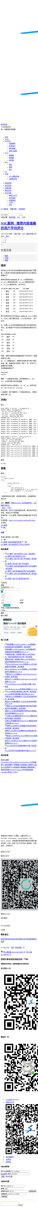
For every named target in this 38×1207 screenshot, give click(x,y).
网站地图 (18, 947)
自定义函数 (13, 151)
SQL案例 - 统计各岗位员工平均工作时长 (15, 544)
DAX (7, 153)
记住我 (9, 1176)
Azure (7, 139)
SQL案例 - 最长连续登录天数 (11, 542)
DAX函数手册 (14, 176)
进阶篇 (11, 160)
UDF (7, 762)
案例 (10, 167)
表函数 (17, 767)
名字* (22, 600)
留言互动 (8, 190)
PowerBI (8, 141)
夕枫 (15, 234)
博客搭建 (32, 767)
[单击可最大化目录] (3, 240)
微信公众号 (13, 195)
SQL (6, 162)
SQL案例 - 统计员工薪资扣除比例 (17, 579)
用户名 (3, 1186)
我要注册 (13, 209)
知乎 (10, 205)
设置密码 (4, 1194)
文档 (6, 174)
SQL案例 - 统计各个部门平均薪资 (17, 564)
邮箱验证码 (5, 1191)
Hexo (20, 770)
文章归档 (8, 188)
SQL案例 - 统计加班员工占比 (15, 556)
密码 (9, 1174)
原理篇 (11, 158)
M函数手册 (13, 179)
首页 (6, 137)
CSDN (11, 202)
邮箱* (22, 603)
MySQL (14, 770)
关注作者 (8, 193)
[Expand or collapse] (1, 244)
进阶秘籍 (12, 148)
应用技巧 (12, 146)
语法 (10, 165)
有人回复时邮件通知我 (11, 608)
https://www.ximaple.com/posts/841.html (22, 520)
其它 (10, 169)
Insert (20, 1205)
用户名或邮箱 (6, 1171)
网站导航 (9, 183)
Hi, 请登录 (4, 209)
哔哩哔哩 (12, 200)
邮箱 (2, 1188)
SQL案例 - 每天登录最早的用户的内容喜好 (20, 571)
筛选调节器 (6, 770)
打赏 (8, 508)
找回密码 (22, 209)
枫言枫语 (12, 217)
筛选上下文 (13, 772)
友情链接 (30, 939)
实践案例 (12, 143)
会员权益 (8, 185)
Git (6, 171)
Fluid (5, 772)
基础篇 (11, 155)
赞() (7, 236)
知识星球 (12, 198)
